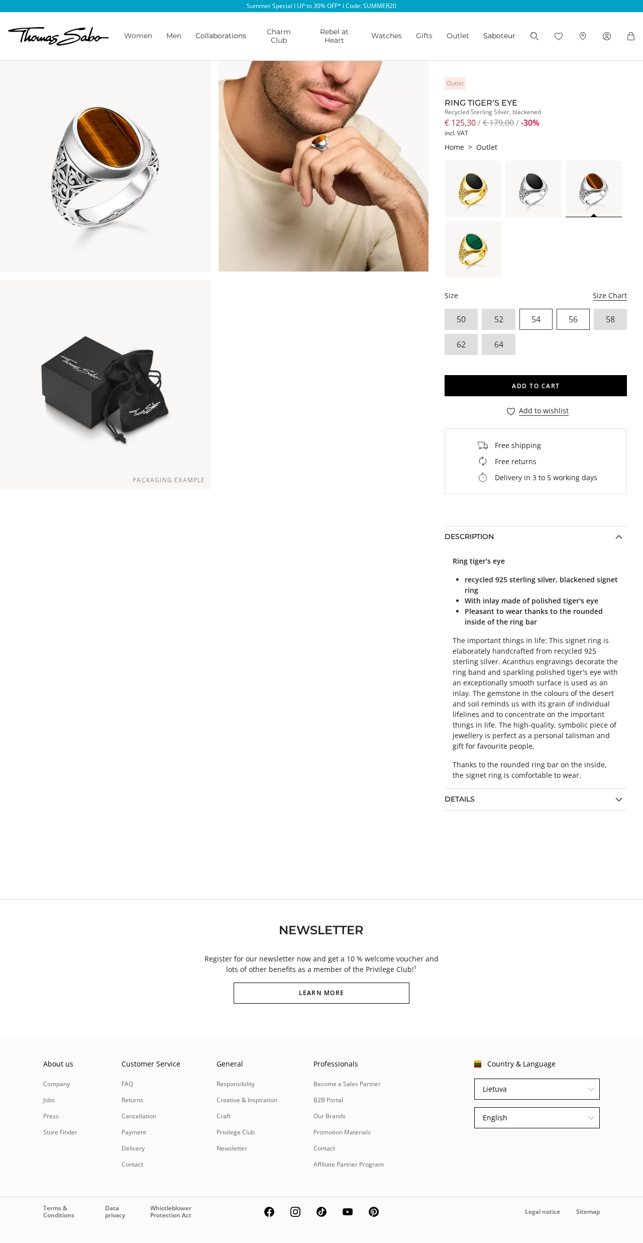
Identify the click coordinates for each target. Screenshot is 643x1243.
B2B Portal (328, 1100)
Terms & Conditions (58, 1211)
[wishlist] (559, 36)
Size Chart (610, 295)
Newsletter (232, 1148)
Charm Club (279, 36)
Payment (134, 1132)
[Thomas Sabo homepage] (58, 36)
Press (51, 1116)
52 (498, 319)
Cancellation (139, 1116)
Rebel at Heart (334, 36)
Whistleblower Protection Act (170, 1211)
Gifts (424, 35)
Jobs (49, 1100)
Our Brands (329, 1116)
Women (138, 35)
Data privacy (115, 1211)
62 (461, 344)
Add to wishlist (544, 411)
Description (469, 536)
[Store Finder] (583, 36)
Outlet (458, 35)
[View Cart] (631, 36)
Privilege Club (236, 1132)
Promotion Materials (342, 1132)
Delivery (133, 1148)
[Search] (534, 36)
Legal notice (542, 1211)
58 (610, 319)
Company (56, 1084)
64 (498, 344)
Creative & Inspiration (247, 1100)
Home (454, 147)
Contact (132, 1164)
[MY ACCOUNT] (607, 36)
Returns (132, 1100)
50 (461, 319)
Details (460, 799)
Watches (386, 35)
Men (173, 35)
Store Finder (60, 1132)
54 (536, 319)
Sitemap (588, 1211)
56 (573, 319)
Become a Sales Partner (347, 1084)
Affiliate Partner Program (348, 1164)
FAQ (127, 1084)
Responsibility (236, 1084)
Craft (224, 1116)
